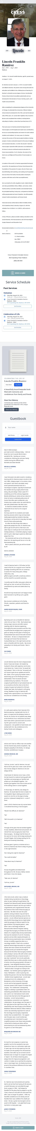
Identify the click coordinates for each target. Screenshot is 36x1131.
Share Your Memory (11, 409)
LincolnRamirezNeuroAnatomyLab (24, 228)
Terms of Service (23, 1123)
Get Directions (17, 306)
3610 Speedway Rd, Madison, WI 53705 (18, 303)
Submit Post (18, 439)
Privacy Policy (13, 1123)
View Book (9, 385)
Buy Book (18, 385)
